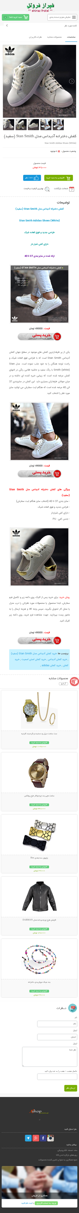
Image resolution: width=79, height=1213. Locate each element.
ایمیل (75, 1030)
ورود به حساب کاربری (46, 1203)
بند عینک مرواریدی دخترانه (39, 982)
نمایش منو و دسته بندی (60, 17)
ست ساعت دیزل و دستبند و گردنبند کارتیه (39, 734)
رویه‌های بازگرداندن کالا (66, 1155)
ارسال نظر (70, 1088)
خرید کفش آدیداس (57, 659)
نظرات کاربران (35, 37)
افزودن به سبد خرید (55, 178)
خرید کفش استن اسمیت (33, 659)
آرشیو (63, 684)
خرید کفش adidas (51, 665)
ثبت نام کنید (26, 1203)
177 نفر (29, 178)
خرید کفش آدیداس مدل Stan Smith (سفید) (34, 654)
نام (76, 1017)
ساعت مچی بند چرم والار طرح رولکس (39, 796)
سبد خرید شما (15, 17)
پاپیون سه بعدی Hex (39, 858)
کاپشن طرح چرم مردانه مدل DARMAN (39, 920)
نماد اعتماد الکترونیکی (67, 1150)
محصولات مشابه (54, 37)
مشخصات (71, 37)
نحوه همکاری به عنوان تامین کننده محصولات (57, 1160)
